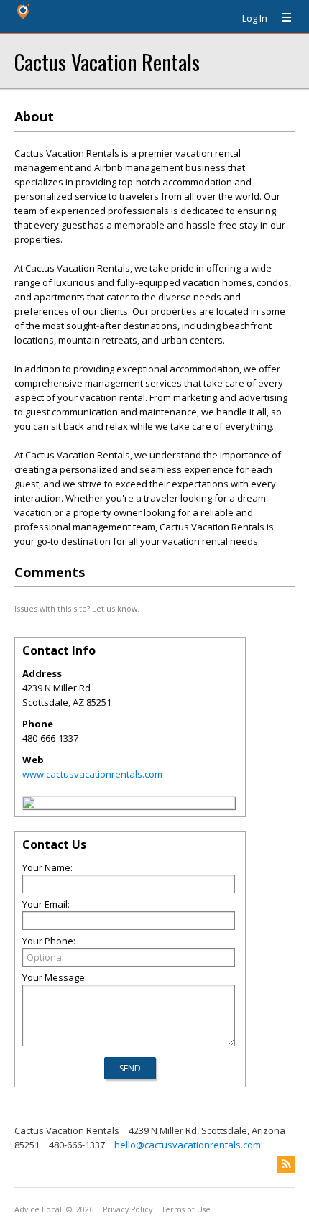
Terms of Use (186, 1209)
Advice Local (38, 1209)
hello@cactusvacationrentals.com (187, 1144)
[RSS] (286, 1164)
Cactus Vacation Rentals (107, 61)
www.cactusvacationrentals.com (92, 773)
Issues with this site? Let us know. (76, 608)
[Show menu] (281, 17)
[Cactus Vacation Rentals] (28, 804)
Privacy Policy (127, 1209)
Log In (254, 17)
